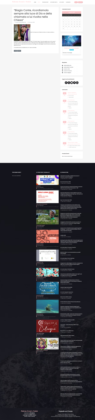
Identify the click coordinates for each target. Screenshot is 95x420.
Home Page (25, 415)
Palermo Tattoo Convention (42, 350)
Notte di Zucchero (40, 295)
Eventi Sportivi (71, 48)
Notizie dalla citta (22, 22)
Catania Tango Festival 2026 (66, 287)
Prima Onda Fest (71, 100)
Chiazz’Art (38, 186)
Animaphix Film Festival (41, 277)
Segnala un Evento (66, 411)
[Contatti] (77, 82)
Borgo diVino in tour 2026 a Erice (66, 330)
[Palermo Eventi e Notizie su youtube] (71, 82)
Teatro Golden (71, 97)
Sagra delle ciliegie (40, 333)
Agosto (70, 12)
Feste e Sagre (51, 188)
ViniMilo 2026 (63, 235)
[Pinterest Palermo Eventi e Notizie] (74, 82)
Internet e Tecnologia (43, 247)
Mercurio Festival (39, 243)
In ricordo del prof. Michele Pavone (67, 269)
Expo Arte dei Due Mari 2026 (66, 200)
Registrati (80, 2)
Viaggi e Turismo (72, 145)
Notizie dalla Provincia (68, 67)
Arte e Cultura (71, 95)
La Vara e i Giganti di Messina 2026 (67, 319)
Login (76, 2)
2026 (73, 12)
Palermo (70, 107)
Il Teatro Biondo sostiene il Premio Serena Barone (70, 301)
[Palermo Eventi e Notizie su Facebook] (66, 82)
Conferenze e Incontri (71, 104)
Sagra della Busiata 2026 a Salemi (67, 335)
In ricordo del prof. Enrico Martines (67, 258)
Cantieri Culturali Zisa (72, 147)
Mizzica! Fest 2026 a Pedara (66, 296)
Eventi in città (67, 69)
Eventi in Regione (67, 72)
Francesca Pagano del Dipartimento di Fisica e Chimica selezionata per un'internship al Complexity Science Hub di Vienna (71, 281)
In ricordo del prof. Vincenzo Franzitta (68, 247)
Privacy (25, 416)
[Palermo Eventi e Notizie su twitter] (69, 82)
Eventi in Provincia (68, 70)
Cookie (29, 416)
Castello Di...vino (39, 262)
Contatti (34, 415)
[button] (39, 2)
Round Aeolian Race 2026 (65, 181)
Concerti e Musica (74, 103)
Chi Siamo (30, 415)
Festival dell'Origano (40, 225)
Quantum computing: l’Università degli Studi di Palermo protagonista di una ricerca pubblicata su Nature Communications (70, 308)
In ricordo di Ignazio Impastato (66, 292)
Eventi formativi (52, 206)
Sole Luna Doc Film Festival (41, 204)
